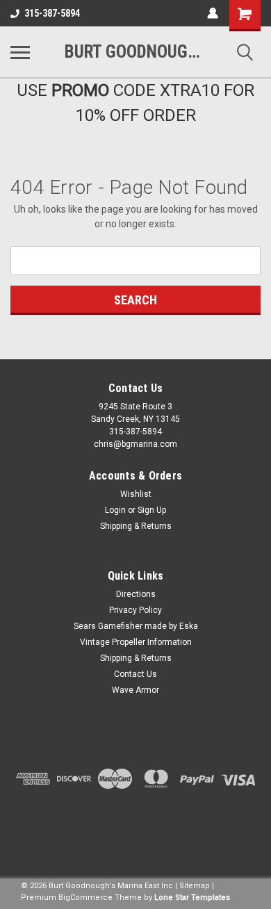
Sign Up (152, 510)
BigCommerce (85, 897)
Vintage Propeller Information (136, 642)
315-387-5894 (52, 13)
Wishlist (135, 494)
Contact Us (135, 674)
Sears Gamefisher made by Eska (136, 626)
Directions (136, 594)
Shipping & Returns (136, 526)
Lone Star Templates (192, 897)
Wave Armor (135, 690)
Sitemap (194, 885)
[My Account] (212, 13)
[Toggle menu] (20, 52)
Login (115, 510)
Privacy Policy (135, 610)
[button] (135, 830)
